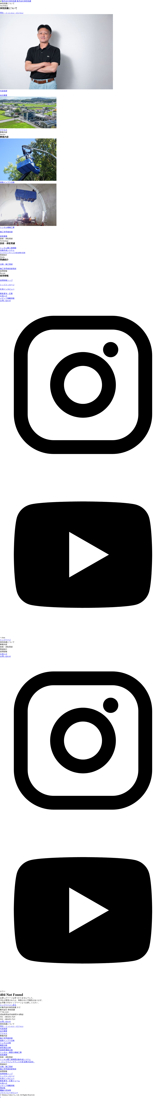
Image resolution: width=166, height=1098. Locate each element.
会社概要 (3, 1031)
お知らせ (3, 296)
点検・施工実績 (6, 1067)
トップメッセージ (7, 1076)
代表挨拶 (3, 1029)
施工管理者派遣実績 (8, 1069)
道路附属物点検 (6, 1050)
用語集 (2, 1088)
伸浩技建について (7, 642)
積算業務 (3, 1055)
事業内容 (3, 644)
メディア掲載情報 (7, 298)
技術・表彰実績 (6, 647)
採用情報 (3, 652)
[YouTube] (83, 633)
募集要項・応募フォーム (10, 1081)
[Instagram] (83, 467)
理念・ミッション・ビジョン (11, 1026)
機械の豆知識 (5, 1090)
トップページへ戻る (8, 1005)
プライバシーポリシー (9, 1093)
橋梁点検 (3, 1045)
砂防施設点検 (5, 1048)
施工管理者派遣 (6, 1038)
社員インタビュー (7, 1078)
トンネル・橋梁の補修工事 (11, 1052)
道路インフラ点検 (7, 1040)
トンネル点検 (5, 1043)
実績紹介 (3, 649)
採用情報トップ (6, 1074)
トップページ (5, 640)
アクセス (3, 1033)
